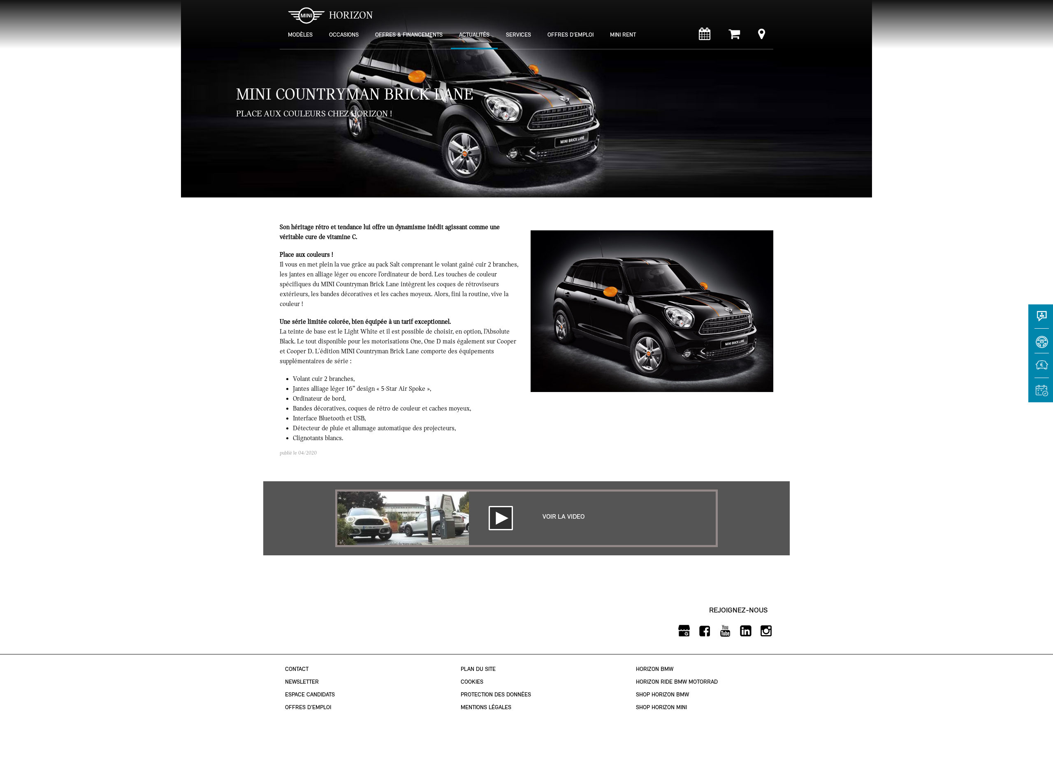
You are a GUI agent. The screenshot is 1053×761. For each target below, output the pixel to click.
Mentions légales (486, 707)
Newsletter (302, 681)
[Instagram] (766, 631)
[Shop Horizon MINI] (734, 36)
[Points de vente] (761, 36)
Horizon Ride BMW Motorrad (677, 681)
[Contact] (1040, 320)
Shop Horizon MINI (661, 707)
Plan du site (478, 669)
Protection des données (496, 694)
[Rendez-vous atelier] (704, 36)
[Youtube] (725, 631)
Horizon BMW (654, 669)
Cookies (472, 681)
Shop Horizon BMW (662, 694)
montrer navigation (286, 6)
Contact (296, 669)
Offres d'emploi (308, 707)
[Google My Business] (684, 631)
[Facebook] (704, 631)
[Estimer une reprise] (1040, 369)
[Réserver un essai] (1040, 344)
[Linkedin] (745, 631)
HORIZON (351, 15)
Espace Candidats (310, 694)
